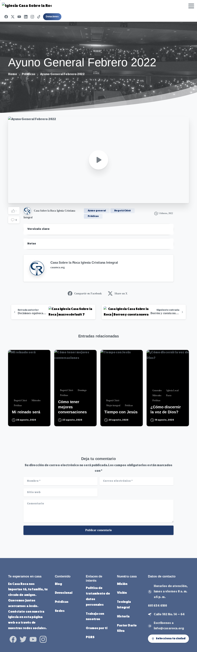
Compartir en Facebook (88, 293)
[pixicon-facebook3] (13, 639)
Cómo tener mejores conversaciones (72, 407)
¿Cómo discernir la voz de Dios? (165, 409)
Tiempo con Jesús (120, 412)
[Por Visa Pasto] (152, 356)
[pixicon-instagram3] (43, 639)
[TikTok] (39, 16)
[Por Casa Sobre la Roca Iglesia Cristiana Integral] (14, 356)
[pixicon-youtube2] (33, 639)
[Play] (98, 159)
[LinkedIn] (26, 16)
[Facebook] (6, 16)
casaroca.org (57, 267)
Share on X (120, 293)
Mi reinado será (26, 412)
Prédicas (28, 74)
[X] (12, 16)
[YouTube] (19, 16)
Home (12, 74)
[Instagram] (32, 16)
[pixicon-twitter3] (23, 639)
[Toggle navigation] (191, 6)
